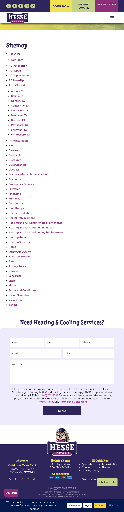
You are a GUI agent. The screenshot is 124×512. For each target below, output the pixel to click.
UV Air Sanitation (19, 295)
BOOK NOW (61, 6)
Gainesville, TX (20, 105)
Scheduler (15, 275)
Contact (87, 467)
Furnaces (14, 198)
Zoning (13, 304)
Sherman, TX (19, 129)
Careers (13, 150)
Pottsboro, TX (19, 124)
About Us (14, 53)
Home (12, 246)
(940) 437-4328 (22, 465)
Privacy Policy (17, 266)
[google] (8, 5)
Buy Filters (11, 492)
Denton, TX (18, 100)
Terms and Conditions (22, 290)
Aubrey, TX (17, 91)
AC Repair (15, 70)
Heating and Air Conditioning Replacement (36, 232)
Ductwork (15, 179)
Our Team (17, 59)
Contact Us (15, 155)
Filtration (14, 188)
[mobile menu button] (112, 17)
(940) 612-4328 (50, 395)
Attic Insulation (18, 140)
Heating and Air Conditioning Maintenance (36, 222)
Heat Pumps (16, 208)
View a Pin (15, 299)
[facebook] (20, 5)
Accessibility (109, 464)
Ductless (14, 169)
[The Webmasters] (62, 489)
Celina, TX (17, 95)
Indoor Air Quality (20, 251)
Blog (11, 145)
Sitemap (14, 285)
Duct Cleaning (18, 164)
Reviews (14, 271)
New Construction (20, 256)
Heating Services (19, 242)
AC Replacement (19, 75)
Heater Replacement (22, 217)
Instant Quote (84, 6)
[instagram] (26, 5)
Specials (87, 464)
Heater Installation (20, 213)
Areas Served (17, 85)
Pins (11, 261)
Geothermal (16, 203)
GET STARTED (106, 4)
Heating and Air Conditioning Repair (31, 227)
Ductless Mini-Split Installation (28, 174)
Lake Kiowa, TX (20, 110)
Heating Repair (18, 237)
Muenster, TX (19, 115)
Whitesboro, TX (20, 134)
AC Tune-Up (16, 80)
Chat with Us (107, 482)
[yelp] (14, 5)
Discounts (15, 159)
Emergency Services (21, 184)
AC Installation (18, 65)
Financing (15, 193)
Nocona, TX (18, 120)
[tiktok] (32, 5)
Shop (12, 280)
